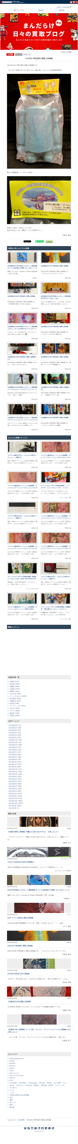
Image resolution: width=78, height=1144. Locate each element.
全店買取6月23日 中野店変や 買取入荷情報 (54, 417)
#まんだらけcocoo (17, 1075)
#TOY (12, 1071)
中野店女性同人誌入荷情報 (19, 1095)
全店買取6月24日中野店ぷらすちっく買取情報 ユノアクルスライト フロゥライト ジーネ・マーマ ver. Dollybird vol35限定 (22, 389)
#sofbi (12, 1061)
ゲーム (12, 1090)
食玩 (11, 1105)
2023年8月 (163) (15, 750)
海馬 (11, 1100)
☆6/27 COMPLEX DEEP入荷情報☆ (21, 862)
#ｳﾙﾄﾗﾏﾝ (12, 1078)
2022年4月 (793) (15, 789)
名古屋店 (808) (15, 699)
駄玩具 (12, 1107)
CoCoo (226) (15, 708)
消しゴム (13, 1102)
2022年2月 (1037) (15, 793)
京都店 (69, 828)
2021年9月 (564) (15, 806)
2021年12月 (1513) (15, 798)
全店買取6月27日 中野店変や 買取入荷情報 (54, 266)
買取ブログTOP (19, 10)
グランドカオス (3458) (18, 696)
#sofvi (12, 1068)
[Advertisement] (39, 649)
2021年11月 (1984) (15, 801)
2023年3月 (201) (15, 762)
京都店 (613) (14, 681)
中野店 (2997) (15, 716)
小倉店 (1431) (15, 689)
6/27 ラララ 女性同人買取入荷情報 (20, 918)
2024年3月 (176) (15, 733)
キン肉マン (14, 1088)
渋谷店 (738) (14, 703)
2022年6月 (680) (15, 784)
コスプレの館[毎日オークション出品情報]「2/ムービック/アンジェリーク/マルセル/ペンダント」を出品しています (56, 457)
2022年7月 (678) (15, 781)
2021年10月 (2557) (16, 803)
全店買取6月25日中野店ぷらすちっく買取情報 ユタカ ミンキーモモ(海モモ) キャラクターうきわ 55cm (22, 329)
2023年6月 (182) (15, 755)
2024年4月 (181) (15, 730)
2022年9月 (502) (15, 776)
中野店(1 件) (27, 54)
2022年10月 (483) (15, 774)
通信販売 (41, 10)
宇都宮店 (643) (15, 701)
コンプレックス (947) (18, 706)
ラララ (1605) (15, 711)
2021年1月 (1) (14, 808)
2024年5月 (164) (15, 728)
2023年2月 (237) (15, 764)
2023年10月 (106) (15, 745)
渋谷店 (69, 970)
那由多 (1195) (15, 713)
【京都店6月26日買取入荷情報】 (20, 1002)
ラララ (69, 914)
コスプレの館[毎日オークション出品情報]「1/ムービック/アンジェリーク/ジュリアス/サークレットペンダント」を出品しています (56, 548)
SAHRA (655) (15, 684)
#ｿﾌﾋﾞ (12, 1080)
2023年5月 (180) (15, 757)
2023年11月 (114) (15, 742)
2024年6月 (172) (15, 725)
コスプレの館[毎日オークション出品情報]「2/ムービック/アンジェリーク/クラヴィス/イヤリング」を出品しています (22, 548)
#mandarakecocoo (17, 1058)
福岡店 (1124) (15, 691)
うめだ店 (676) (15, 694)
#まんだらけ (14, 1073)
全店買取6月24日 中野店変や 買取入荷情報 (54, 357)
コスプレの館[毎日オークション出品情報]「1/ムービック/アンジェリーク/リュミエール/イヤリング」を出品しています (22, 488)
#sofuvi (12, 1066)
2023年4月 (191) (15, 759)
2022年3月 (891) (15, 791)
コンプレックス (66, 859)
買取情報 (61, 10)
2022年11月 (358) (15, 772)
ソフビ (12, 1093)
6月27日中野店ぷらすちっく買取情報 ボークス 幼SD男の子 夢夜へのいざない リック (39, 890)
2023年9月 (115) (15, 747)
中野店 (69, 886)
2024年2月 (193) (15, 735)
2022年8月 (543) (15, 779)
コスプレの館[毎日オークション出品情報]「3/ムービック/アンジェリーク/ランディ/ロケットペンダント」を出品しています (56, 518)
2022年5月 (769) (15, 786)
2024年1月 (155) (15, 737)
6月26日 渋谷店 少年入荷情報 (18, 974)
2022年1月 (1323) (15, 796)
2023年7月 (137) (15, 752)
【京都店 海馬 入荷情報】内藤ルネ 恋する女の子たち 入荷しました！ (33, 832)
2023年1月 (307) (15, 767)
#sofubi (12, 1063)
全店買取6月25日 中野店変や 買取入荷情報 (54, 326)
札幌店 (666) (14, 686)
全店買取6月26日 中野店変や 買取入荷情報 (21, 296)
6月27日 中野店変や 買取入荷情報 (20, 946)
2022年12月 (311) (15, 769)
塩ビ (11, 1097)
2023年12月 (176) (15, 740)
